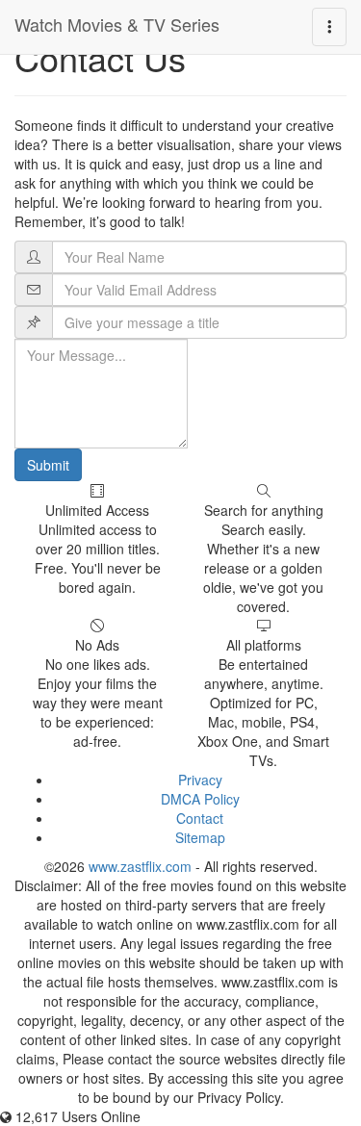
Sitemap (200, 837)
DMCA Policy (200, 798)
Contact (199, 818)
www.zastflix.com (140, 866)
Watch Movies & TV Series (116, 24)
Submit (48, 464)
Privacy (200, 779)
